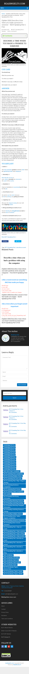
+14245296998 (8, 590)
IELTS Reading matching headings (13, 503)
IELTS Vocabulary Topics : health (13, 571)
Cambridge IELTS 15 (9, 469)
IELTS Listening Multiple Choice (13, 476)
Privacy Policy (5, 612)
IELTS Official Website (7, 627)
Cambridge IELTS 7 (9, 450)
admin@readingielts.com (11, 594)
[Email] (12, 646)
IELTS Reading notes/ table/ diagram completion (12, 517)
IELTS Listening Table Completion (13, 491)
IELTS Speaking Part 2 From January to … (16, 417)
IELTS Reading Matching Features (13, 500)
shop (5, 169)
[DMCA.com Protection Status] (6, 656)
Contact (3, 609)
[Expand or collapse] (25, 36)
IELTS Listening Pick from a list (12, 478)
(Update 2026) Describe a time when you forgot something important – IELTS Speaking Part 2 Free (14, 321)
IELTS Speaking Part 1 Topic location (14, 536)
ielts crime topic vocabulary (12, 471)
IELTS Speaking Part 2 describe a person (13, 543)
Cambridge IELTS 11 (9, 459)
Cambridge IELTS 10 (9, 457)
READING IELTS (17, 664)
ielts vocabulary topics (10, 564)
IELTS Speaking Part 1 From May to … (17, 424)
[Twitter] (5, 646)
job (6, 188)
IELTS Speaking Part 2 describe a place (13, 547)
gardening (6, 171)
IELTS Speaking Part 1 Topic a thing (14, 533)
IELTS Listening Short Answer (12, 489)
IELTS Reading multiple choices (13, 513)
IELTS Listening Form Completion (13, 473)
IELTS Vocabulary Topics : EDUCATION (11, 568)
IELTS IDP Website (6, 634)
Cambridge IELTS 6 (9, 447)
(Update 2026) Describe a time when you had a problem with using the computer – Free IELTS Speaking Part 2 (14, 272)
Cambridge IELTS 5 (9, 445)
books (11, 171)
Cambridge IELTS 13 (9, 464)
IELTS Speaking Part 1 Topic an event (12, 528)
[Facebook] (2, 646)
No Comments (13, 31)
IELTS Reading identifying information (11, 497)
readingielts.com (14, 3)
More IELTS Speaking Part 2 (9, 237)
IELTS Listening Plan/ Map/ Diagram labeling (14, 481)
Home (3, 13)
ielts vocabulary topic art (11, 560)
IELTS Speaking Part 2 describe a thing (13, 552)
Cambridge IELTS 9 (9, 454)
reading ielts (6, 29)
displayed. (18, 171)
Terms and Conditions (7, 618)
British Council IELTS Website (9, 630)
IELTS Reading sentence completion (14, 520)
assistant (9, 169)
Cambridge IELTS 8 (9, 452)
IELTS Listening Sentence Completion (11, 486)
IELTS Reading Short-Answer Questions (12, 523)
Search (14, 397)
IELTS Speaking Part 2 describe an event (15, 247)
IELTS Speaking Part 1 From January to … (16, 410)
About (3, 606)
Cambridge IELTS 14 (9, 466)
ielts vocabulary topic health (12, 562)
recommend (16, 187)
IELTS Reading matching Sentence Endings (14, 510)
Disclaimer (4, 615)
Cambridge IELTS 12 (9, 461)
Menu (2, 8)
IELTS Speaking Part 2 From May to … (17, 431)
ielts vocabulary (8, 555)
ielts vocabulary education (11, 557)
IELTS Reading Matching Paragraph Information (14, 506)
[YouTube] (9, 646)
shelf (23, 169)
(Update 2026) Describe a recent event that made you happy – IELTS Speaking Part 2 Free (14, 297)
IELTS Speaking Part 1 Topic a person (14, 531)
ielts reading (7, 494)
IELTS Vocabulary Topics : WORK (13, 573)
